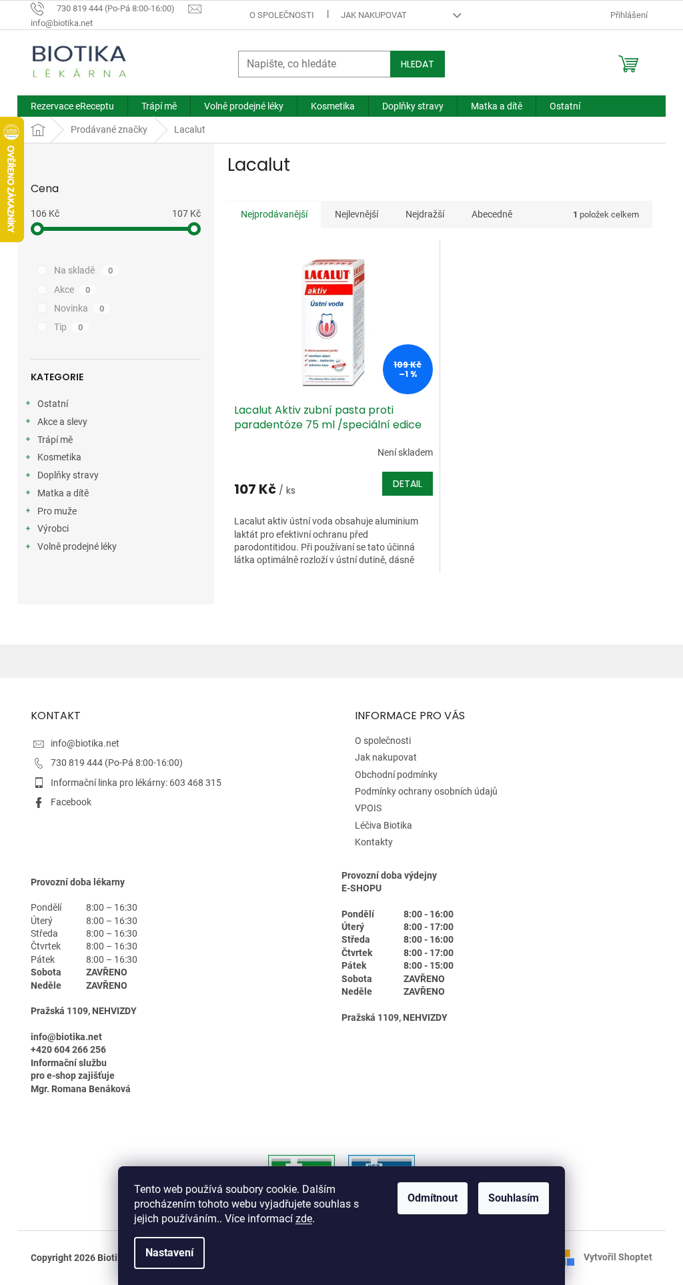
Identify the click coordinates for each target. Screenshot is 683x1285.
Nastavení (169, 1252)
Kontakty (374, 842)
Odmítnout (433, 1198)
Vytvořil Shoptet (618, 1257)
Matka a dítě (63, 493)
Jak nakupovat (374, 15)
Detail (407, 483)
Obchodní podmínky (396, 774)
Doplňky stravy (68, 475)
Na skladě (83, 270)
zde (303, 1218)
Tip (68, 327)
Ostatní (52, 403)
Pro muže (57, 511)
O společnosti (281, 15)
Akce (72, 289)
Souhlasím (513, 1198)
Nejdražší (425, 214)
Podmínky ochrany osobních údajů (426, 791)
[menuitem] (72, 106)
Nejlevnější (356, 214)
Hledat (417, 64)
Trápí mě (55, 439)
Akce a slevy (62, 421)
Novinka (79, 308)
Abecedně (492, 214)
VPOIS (368, 808)
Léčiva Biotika (383, 825)
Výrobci (53, 528)
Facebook (71, 802)
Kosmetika (59, 457)
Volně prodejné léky (77, 546)
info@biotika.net (85, 743)
